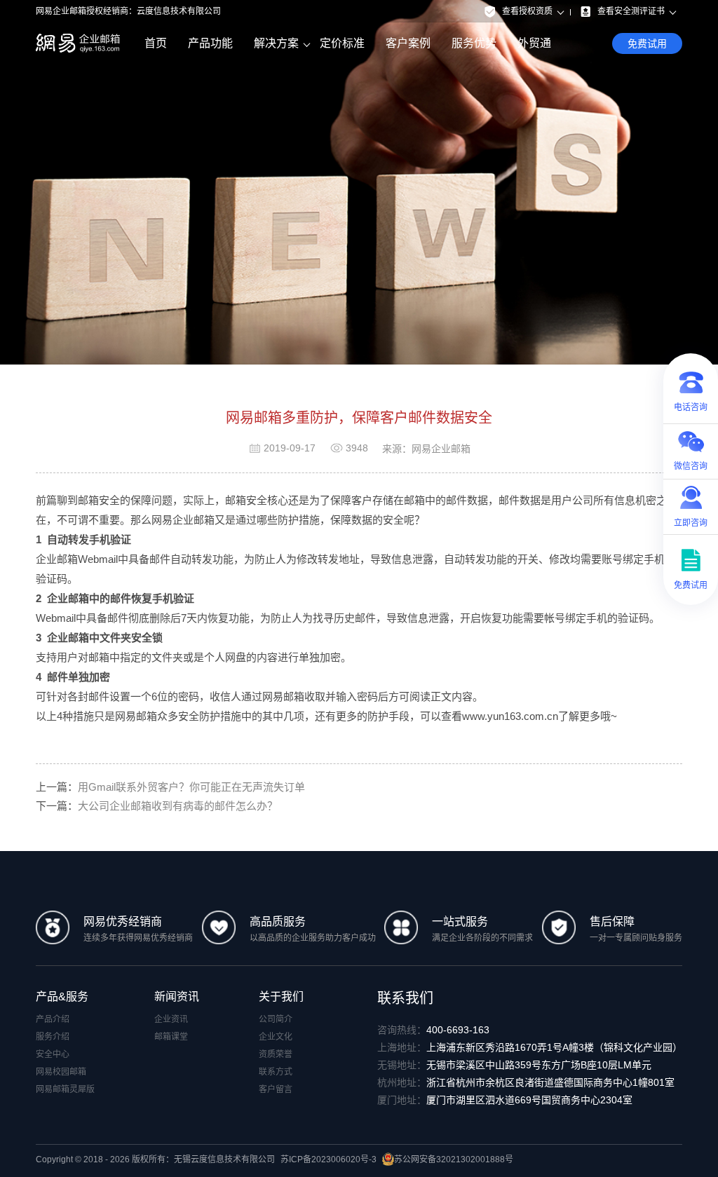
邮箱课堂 (171, 1037)
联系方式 (275, 1072)
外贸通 (534, 43)
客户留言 (275, 1089)
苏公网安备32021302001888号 (453, 1159)
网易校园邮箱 (61, 1072)
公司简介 (275, 1019)
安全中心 (52, 1054)
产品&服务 (62, 996)
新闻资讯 (176, 996)
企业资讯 (171, 1019)
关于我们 (281, 996)
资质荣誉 (275, 1054)
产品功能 (210, 43)
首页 (155, 43)
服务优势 (474, 43)
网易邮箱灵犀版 (65, 1089)
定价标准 (342, 43)
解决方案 (276, 43)
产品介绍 (52, 1019)
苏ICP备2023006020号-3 (328, 1159)
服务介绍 (52, 1037)
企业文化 (275, 1037)
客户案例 (408, 43)
